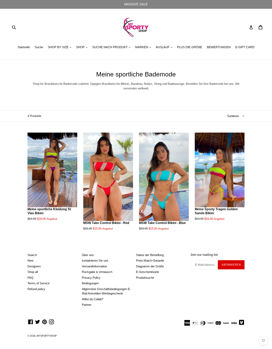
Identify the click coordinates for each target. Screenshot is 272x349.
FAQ (30, 277)
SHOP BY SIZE (60, 47)
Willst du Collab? (92, 299)
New (30, 260)
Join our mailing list (204, 254)
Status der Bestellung (150, 255)
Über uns (88, 255)
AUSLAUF (165, 47)
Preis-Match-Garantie (150, 260)
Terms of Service (38, 283)
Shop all (32, 272)
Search (32, 255)
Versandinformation (94, 266)
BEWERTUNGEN (219, 47)
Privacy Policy (91, 277)
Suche (39, 47)
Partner (86, 304)
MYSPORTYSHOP (47, 335)
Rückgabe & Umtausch (97, 272)
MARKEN (144, 47)
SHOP (82, 47)
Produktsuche (145, 277)
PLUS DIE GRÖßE (189, 47)
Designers (34, 266)
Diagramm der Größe (150, 266)
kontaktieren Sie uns (95, 260)
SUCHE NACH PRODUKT (112, 47)
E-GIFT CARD (244, 47)
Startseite (24, 47)
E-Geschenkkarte (147, 272)
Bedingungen (90, 283)
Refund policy (36, 289)
